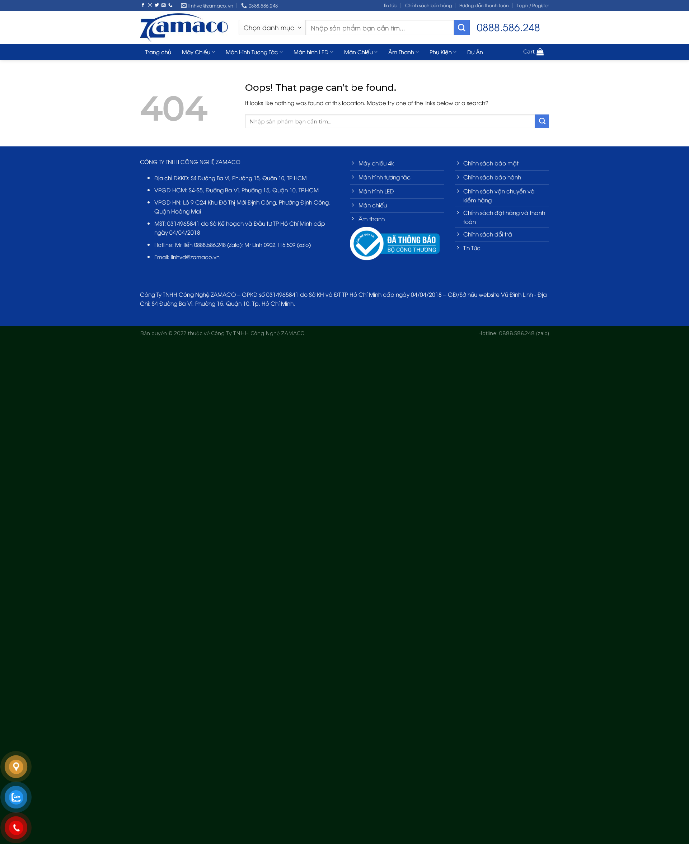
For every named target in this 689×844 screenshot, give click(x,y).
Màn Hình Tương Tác (252, 51)
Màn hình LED (311, 51)
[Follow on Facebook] (143, 5)
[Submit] (462, 28)
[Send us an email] (163, 5)
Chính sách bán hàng (428, 5)
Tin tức (390, 5)
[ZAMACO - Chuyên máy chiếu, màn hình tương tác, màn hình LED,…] (184, 27)
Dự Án (475, 51)
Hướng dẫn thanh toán (484, 5)
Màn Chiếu (358, 51)
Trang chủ (158, 51)
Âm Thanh (401, 51)
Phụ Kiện (441, 51)
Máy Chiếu (196, 51)
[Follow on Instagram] (150, 5)
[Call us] (170, 5)
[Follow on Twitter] (157, 5)
